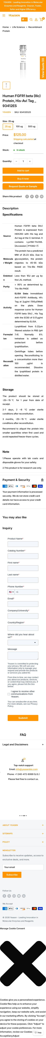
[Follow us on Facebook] (4, 896)
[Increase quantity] (30, 161)
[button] (24, 19)
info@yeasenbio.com (26, 769)
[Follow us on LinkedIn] (24, 896)
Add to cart (23, 170)
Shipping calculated (24, 139)
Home (6, 27)
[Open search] (31, 19)
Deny (10, 1036)
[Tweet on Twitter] (37, 196)
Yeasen (7, 112)
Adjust (16, 1036)
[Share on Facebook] (27, 196)
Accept (3, 1036)
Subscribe (12, 874)
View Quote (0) (43, 68)
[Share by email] (41, 196)
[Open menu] (4, 15)
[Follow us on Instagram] (14, 896)
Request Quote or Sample (23, 186)
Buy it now (23, 178)
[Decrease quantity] (16, 161)
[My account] (36, 19)
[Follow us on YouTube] (19, 896)
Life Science (18, 27)
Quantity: (7, 161)
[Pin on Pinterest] (32, 196)
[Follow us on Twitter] (9, 896)
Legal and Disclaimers (15, 744)
